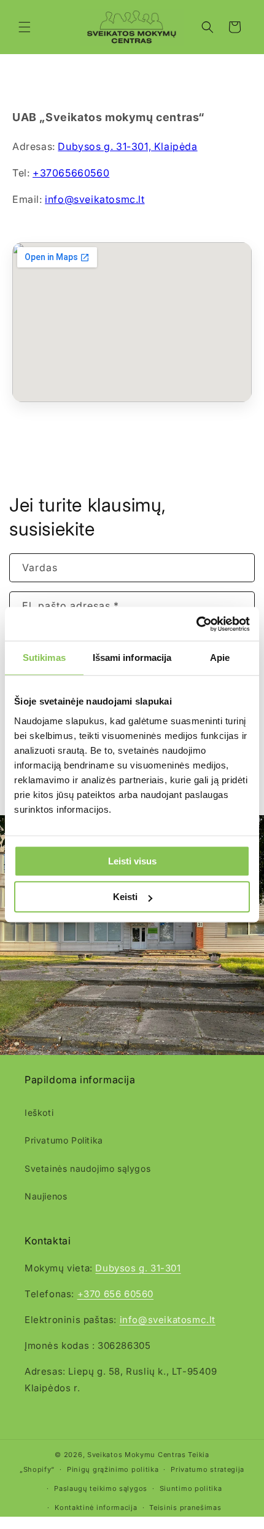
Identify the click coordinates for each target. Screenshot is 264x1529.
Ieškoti (39, 1112)
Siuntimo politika (191, 1488)
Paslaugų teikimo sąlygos (100, 1488)
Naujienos (46, 1196)
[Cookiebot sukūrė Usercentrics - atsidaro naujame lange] (196, 624)
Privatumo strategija (207, 1469)
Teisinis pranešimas (185, 1507)
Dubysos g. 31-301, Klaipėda (127, 146)
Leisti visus (132, 861)
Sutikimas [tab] (44, 657)
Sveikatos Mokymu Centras (136, 1454)
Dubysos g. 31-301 (138, 1268)
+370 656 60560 (115, 1294)
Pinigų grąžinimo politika (113, 1469)
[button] (24, 27)
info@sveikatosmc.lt (94, 199)
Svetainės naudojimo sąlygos (87, 1168)
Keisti (125, 896)
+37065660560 (71, 173)
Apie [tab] (220, 657)
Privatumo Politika (64, 1140)
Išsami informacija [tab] (132, 657)
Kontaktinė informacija (96, 1507)
